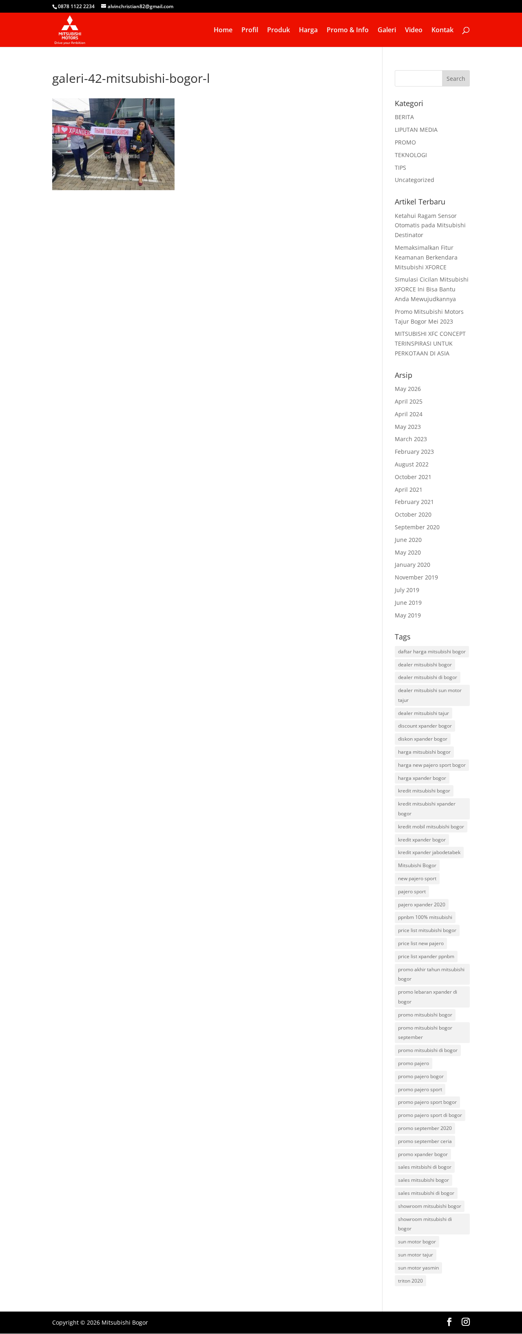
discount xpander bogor (425, 725)
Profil (249, 30)
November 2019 (416, 577)
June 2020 (408, 540)
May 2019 (408, 615)
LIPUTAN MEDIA (416, 129)
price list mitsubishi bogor (427, 930)
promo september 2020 (425, 1128)
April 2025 (408, 401)
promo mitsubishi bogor (425, 1014)
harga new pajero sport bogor (432, 764)
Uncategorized (414, 180)
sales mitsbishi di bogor (424, 1166)
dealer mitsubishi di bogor (427, 677)
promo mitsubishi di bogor (428, 1050)
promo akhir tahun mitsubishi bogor (431, 974)
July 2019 (407, 590)
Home (223, 30)
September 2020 (417, 527)
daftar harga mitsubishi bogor (432, 651)
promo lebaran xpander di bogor (427, 996)
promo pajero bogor (421, 1076)
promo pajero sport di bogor (430, 1115)
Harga (308, 30)
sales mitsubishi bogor (423, 1179)
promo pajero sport (420, 1089)
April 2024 (408, 414)
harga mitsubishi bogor (424, 751)
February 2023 (414, 451)
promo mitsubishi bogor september (425, 1032)
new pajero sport (417, 878)
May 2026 (408, 389)
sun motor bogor (417, 1241)
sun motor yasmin (418, 1267)
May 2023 (408, 427)
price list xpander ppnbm (426, 956)
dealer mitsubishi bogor (425, 664)
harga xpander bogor (422, 778)
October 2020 (413, 514)
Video (413, 30)
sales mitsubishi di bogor (426, 1193)
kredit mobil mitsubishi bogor (431, 826)
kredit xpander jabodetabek (429, 852)
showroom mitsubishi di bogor (425, 1224)
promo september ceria (425, 1141)
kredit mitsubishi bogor (424, 790)
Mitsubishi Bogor (417, 865)
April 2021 (408, 489)
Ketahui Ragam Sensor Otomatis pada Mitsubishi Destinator (430, 225)
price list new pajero (421, 943)
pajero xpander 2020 (421, 904)
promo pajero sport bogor (427, 1102)
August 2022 (412, 464)
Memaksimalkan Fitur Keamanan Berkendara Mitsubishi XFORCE (426, 257)
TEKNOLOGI (411, 155)
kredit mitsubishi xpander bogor (427, 808)
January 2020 (412, 564)
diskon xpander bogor (422, 738)
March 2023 (411, 439)
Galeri (387, 30)
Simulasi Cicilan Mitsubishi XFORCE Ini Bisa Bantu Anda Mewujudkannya (432, 289)
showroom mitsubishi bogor (429, 1206)
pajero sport (412, 891)
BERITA (404, 117)
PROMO (405, 142)
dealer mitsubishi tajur (423, 713)
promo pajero (413, 1063)
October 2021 (413, 477)
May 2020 (408, 552)
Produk (278, 30)
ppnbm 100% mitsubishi (425, 917)
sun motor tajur (415, 1254)
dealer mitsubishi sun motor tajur (430, 695)
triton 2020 (410, 1280)
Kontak (442, 30)
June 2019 (408, 602)
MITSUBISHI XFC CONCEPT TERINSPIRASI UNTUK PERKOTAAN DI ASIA (430, 343)
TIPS (400, 167)
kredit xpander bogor (422, 839)
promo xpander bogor (423, 1154)
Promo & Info (348, 30)
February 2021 (414, 502)
